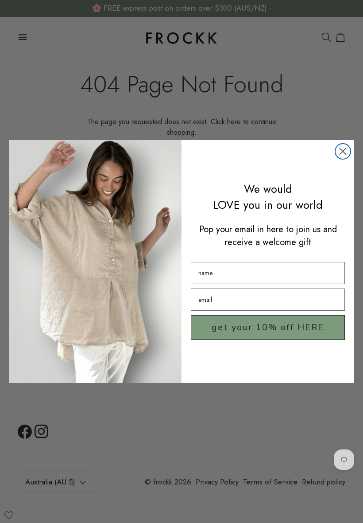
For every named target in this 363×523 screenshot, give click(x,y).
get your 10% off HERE (268, 327)
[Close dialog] (343, 151)
